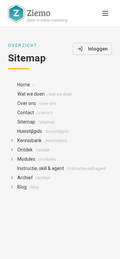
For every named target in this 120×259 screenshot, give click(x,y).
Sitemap (36, 122)
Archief (33, 177)
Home (25, 84)
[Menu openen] (105, 13)
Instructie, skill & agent (61, 168)
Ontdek (33, 149)
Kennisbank (42, 140)
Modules (36, 159)
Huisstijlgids (43, 131)
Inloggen (98, 48)
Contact (35, 112)
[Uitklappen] (12, 140)
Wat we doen (44, 94)
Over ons (36, 103)
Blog (28, 187)
